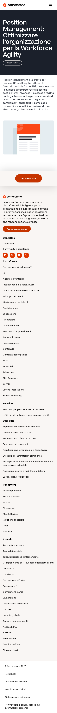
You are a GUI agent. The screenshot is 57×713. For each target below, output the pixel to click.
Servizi (6, 384)
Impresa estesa (11, 343)
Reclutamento (10, 308)
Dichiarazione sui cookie (18, 697)
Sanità (6, 502)
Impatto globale (11, 615)
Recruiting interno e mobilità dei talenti (24, 471)
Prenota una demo (17, 229)
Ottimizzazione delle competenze (21, 290)
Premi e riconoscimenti (15, 621)
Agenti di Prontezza (13, 279)
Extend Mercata (11, 395)
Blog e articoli (10, 650)
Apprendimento (11, 337)
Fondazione (9, 586)
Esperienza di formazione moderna (21, 426)
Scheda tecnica (13, 63)
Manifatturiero (10, 514)
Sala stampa (9, 597)
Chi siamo (8, 574)
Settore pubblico (12, 490)
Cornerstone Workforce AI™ (17, 267)
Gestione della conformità (17, 432)
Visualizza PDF (28, 178)
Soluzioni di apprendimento (17, 331)
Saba (5, 360)
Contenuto (8, 349)
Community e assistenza (16, 249)
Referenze (8, 568)
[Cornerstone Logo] (14, 5)
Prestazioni (9, 319)
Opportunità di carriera (15, 603)
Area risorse (9, 638)
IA (4, 273)
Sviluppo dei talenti (13, 296)
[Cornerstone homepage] (28, 196)
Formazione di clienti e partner (19, 438)
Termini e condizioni (15, 689)
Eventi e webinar (12, 644)
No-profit (8, 531)
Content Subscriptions (15, 354)
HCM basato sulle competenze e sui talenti (26, 415)
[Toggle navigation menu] (49, 5)
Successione (9, 314)
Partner (7, 609)
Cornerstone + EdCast (14, 580)
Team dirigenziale (12, 551)
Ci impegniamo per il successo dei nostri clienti (28, 562)
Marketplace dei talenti (15, 302)
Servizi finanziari (11, 496)
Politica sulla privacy (16, 681)
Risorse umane (11, 325)
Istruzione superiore (13, 519)
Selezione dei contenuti (15, 444)
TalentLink (8, 372)
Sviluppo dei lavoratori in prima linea (22, 455)
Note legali (10, 674)
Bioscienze (8, 508)
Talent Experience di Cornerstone (21, 557)
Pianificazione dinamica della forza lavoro (25, 450)
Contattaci (8, 243)
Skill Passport (10, 378)
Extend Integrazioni (13, 389)
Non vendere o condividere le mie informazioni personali (22, 706)
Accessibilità (10, 627)
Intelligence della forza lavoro (18, 284)
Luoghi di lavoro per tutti (16, 476)
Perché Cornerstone (13, 545)
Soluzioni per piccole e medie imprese (23, 409)
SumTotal (8, 366)
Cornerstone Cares (13, 592)
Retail (6, 525)
